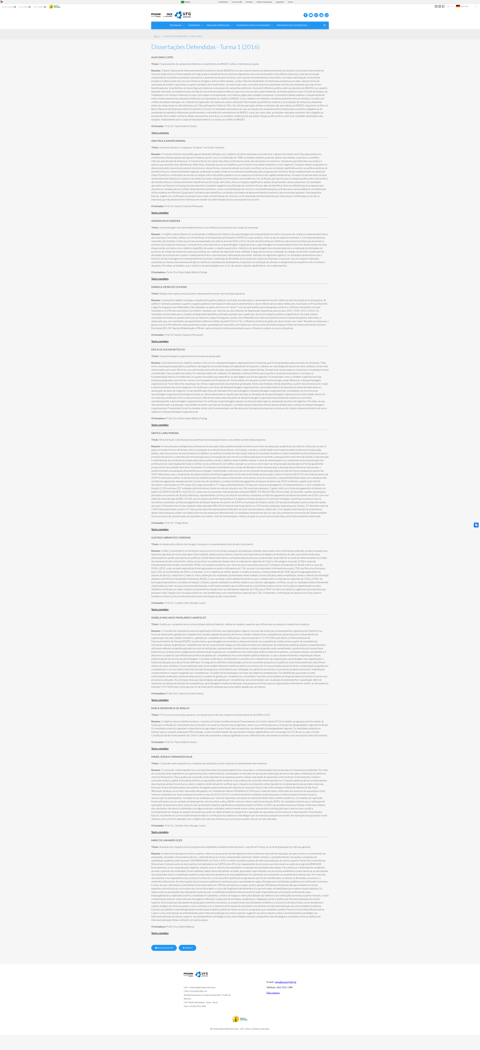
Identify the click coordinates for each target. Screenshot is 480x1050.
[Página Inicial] (155, 17)
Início (157, 36)
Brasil (187, 2)
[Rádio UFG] (321, 15)
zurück (188, 948)
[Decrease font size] (439, 6)
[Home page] (188, 976)
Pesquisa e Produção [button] (218, 25)
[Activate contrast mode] (443, 6)
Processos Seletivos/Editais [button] (292, 25)
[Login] (2, 2)
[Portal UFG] (183, 18)
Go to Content (8, 7)
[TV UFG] (326, 15)
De (448, 6)
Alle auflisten (165, 948)
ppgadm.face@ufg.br (285, 982)
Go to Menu (24, 7)
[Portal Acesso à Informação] (240, 1021)
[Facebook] (306, 15)
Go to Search (39, 7)
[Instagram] (316, 15)
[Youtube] (311, 15)
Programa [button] (175, 25)
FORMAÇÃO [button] (194, 25)
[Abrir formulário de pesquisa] (324, 25)
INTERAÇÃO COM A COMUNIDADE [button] (253, 25)
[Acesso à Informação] (54, 6)
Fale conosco (273, 992)
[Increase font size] (436, 6)
